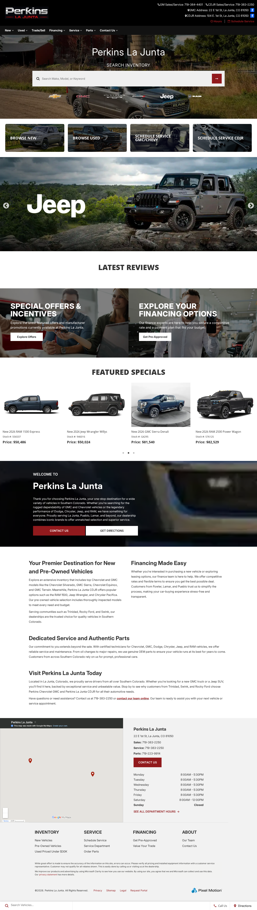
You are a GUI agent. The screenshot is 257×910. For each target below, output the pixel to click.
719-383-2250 (147, 742)
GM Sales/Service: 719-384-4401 (181, 4)
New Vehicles (43, 840)
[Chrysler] (114, 96)
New (8, 30)
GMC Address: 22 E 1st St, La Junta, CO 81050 (219, 10)
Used (21, 30)
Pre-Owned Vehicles (48, 846)
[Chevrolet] (58, 96)
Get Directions (112, 530)
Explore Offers (26, 337)
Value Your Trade (144, 846)
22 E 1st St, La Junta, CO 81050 (153, 736)
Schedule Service (95, 840)
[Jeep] (170, 96)
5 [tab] (139, 247)
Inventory (47, 832)
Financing (55, 30)
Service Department (97, 846)
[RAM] (198, 96)
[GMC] (86, 96)
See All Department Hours (157, 811)
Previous (6, 205)
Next (250, 205)
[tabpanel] (128, 204)
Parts (89, 30)
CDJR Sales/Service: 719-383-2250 (231, 4)
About (189, 832)
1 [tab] (118, 247)
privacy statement (48, 874)
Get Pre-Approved (155, 337)
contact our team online (133, 698)
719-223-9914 (147, 753)
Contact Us (107, 30)
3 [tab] (128, 247)
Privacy (98, 890)
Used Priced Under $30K (51, 851)
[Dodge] (142, 96)
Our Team (188, 840)
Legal (123, 890)
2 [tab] (123, 247)
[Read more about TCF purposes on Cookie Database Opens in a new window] (252, 10)
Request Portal (138, 890)
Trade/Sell (38, 30)
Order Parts (91, 851)
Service (74, 30)
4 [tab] (133, 247)
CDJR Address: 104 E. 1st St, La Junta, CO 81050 (218, 15)
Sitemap (111, 890)
